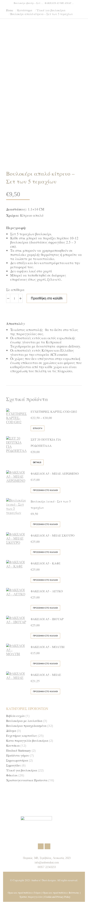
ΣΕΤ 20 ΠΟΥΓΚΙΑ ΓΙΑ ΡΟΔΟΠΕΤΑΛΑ (46, 442)
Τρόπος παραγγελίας (31, 896)
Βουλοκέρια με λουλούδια (24, 721)
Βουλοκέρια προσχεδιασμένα (26, 726)
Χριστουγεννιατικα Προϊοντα (26, 780)
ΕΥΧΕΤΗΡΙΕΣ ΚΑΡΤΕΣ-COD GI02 (54, 411)
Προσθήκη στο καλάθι (47, 298)
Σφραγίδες (13, 765)
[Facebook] (41, 846)
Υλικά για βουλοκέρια (21, 770)
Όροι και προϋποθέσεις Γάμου (24, 892)
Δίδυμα (11, 731)
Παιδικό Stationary (18, 750)
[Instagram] (47, 846)
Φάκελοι (12, 775)
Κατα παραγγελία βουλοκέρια (27, 741)
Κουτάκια (13, 745)
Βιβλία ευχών (15, 716)
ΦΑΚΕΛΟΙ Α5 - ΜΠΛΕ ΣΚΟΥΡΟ (52, 535)
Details (37, 462)
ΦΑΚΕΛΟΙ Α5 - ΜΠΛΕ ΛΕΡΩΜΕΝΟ (55, 473)
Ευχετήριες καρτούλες (21, 736)
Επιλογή (37, 428)
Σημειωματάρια (17, 760)
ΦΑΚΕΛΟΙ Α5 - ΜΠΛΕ (46, 675)
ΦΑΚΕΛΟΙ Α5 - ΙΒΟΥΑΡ (47, 619)
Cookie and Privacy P (55, 896)
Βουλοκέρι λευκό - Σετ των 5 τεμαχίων (51, 504)
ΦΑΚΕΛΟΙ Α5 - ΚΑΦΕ (45, 563)
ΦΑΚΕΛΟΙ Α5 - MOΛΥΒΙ (47, 647)
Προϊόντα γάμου (17, 755)
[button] (60, 3)
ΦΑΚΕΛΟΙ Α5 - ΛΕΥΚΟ (47, 591)
